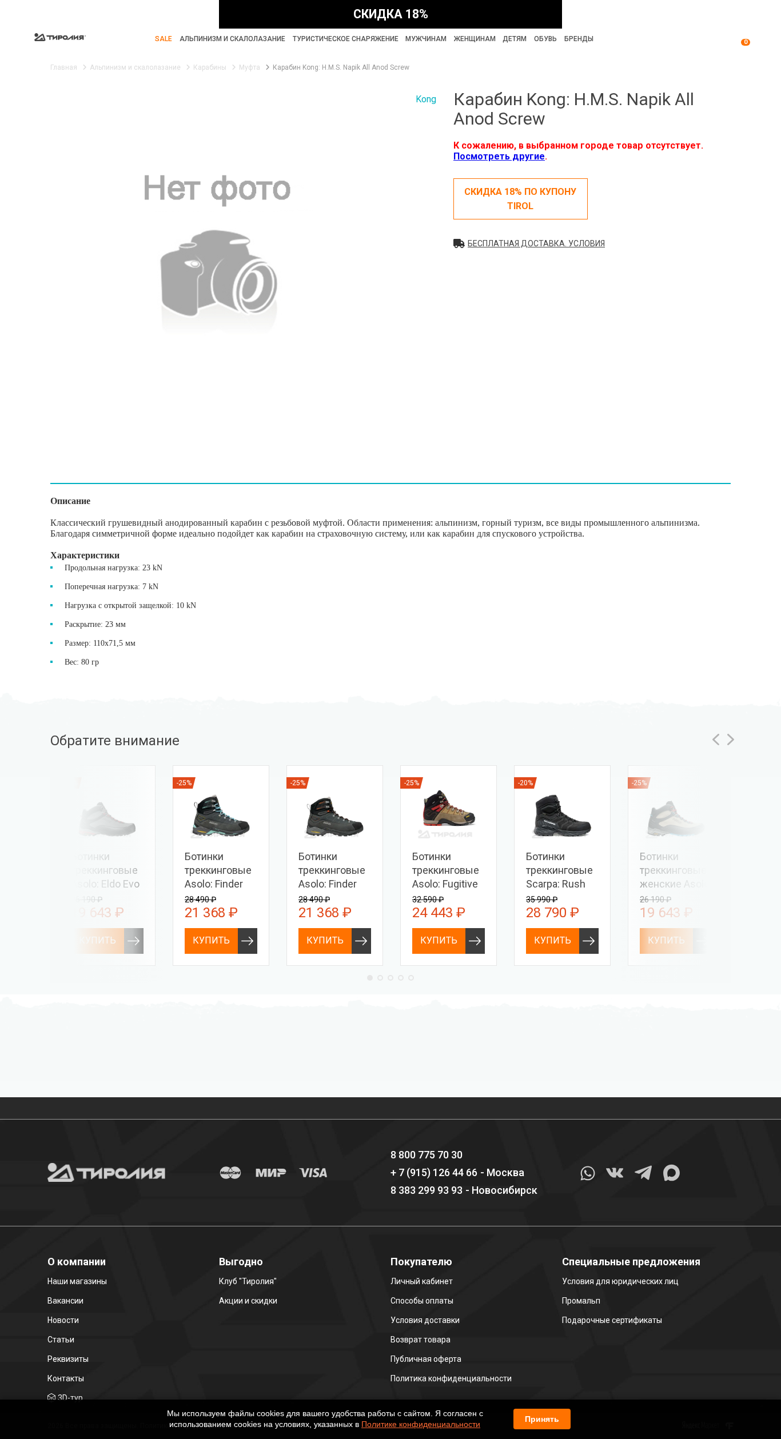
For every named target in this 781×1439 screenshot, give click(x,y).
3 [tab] (390, 978)
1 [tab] (370, 978)
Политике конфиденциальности (420, 1424)
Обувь (545, 39)
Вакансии (65, 1300)
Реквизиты (68, 1359)
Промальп (581, 1300)
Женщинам (475, 39)
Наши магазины (77, 1281)
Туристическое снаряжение (346, 39)
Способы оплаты (421, 1300)
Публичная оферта (425, 1359)
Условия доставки (425, 1320)
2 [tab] (380, 978)
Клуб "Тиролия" (248, 1281)
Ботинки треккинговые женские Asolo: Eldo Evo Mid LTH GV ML (676, 883)
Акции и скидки (248, 1300)
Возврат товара (420, 1339)
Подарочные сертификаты (612, 1320)
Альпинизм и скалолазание (232, 39)
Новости (63, 1320)
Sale (163, 39)
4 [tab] (401, 978)
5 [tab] (411, 978)
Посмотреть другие (499, 156)
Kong (426, 99)
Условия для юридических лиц (620, 1281)
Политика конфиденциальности (451, 1378)
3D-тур (70, 1397)
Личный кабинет (421, 1281)
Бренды (578, 39)
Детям (515, 39)
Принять (542, 1419)
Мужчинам (426, 39)
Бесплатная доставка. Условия (536, 243)
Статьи (60, 1339)
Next (731, 740)
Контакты (65, 1378)
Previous (716, 740)
